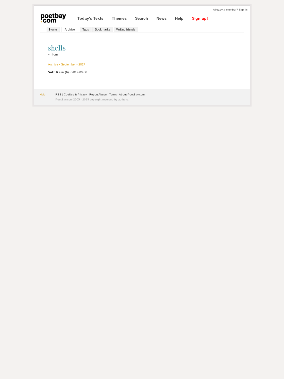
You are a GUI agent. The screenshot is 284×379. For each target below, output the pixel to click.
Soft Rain (56, 72)
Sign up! (200, 18)
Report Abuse (98, 94)
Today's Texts (90, 18)
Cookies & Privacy (75, 94)
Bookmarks (102, 29)
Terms (113, 94)
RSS (58, 94)
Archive (70, 29)
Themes (119, 18)
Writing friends (125, 29)
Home (53, 29)
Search (141, 18)
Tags (85, 29)
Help (179, 18)
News (161, 18)
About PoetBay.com (131, 94)
